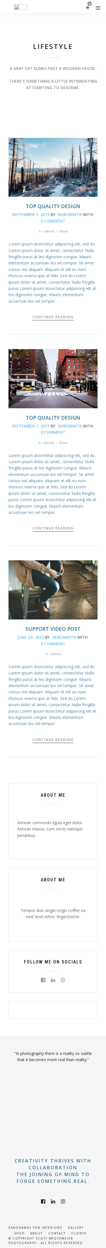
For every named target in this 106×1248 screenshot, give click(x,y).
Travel (63, 231)
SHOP (19, 1233)
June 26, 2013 (30, 637)
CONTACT (57, 1233)
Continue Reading (53, 317)
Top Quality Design (53, 206)
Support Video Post (53, 628)
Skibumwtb (70, 214)
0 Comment (53, 221)
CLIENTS (78, 1233)
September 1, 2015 (30, 214)
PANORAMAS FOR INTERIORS (35, 1228)
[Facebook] (43, 980)
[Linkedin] (53, 980)
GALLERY (76, 1228)
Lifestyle (48, 231)
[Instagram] (63, 980)
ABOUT (36, 1233)
